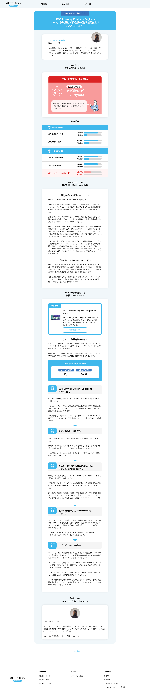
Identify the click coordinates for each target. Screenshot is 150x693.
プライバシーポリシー (111, 683)
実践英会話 (44, 4)
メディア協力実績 (77, 676)
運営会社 (107, 676)
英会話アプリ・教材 (45, 683)
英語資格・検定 (44, 680)
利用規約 (107, 680)
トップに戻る (75, 651)
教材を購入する (75, 330)
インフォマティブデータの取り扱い (115, 687)
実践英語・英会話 (44, 676)
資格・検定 (65, 4)
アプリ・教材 (87, 4)
